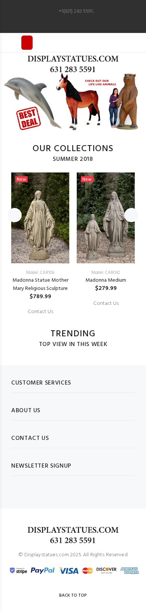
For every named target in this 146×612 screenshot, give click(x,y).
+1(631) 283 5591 (75, 11)
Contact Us (40, 312)
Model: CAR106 (40, 272)
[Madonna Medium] (106, 217)
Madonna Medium (105, 280)
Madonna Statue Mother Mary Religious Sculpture (40, 284)
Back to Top (73, 595)
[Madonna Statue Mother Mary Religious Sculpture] (40, 217)
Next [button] (131, 215)
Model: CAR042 (105, 272)
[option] (73, 102)
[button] (13, 102)
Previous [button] (14, 215)
